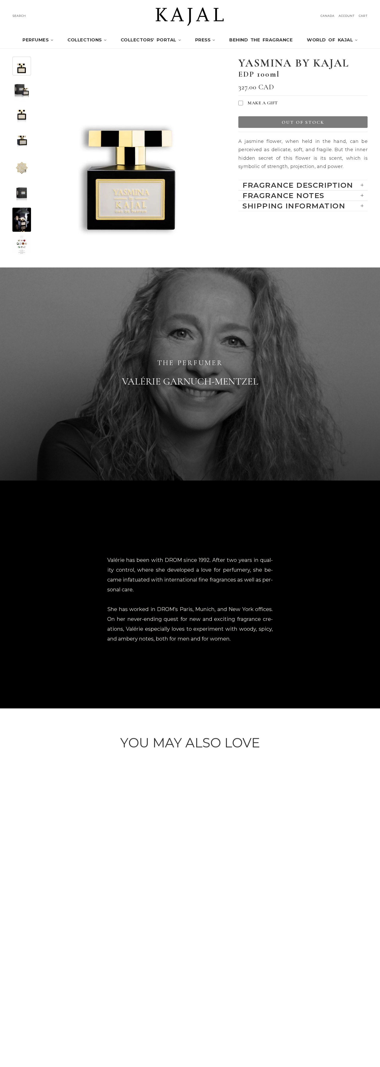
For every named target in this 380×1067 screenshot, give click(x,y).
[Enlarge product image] (131, 155)
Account (347, 16)
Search (19, 16)
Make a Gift (263, 103)
